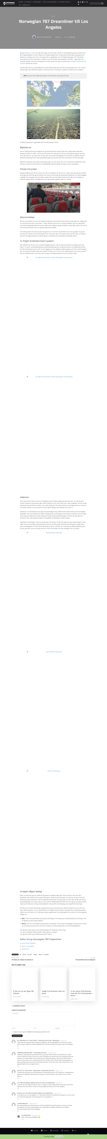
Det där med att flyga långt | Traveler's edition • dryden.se (38, 1040)
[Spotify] (83, 2)
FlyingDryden (26, 1115)
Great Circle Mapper (28, 946)
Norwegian (46, 954)
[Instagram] (81, 2)
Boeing (24, 954)
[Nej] (105, 1137)
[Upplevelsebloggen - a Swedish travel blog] (8, 3)
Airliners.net (25, 949)
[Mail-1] (78, 4)
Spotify (45, 1130)
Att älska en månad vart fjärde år (22, 960)
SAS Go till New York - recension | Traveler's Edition (35, 1070)
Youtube (35, 1130)
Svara (18, 1048)
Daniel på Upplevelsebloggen (44, 37)
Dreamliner (29, 954)
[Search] (102, 3)
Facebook (66, 1130)
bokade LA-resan (30, 53)
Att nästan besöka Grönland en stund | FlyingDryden (36, 1083)
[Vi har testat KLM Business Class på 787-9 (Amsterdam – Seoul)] (82, 977)
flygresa (40, 954)
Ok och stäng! (59, 1136)
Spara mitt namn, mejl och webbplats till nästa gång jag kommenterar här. (32, 1032)
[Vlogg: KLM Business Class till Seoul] (53, 977)
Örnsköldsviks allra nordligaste (85, 960)
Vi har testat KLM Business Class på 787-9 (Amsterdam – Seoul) (82, 993)
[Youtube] (78, 2)
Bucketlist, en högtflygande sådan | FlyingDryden (35, 1093)
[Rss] (73, 1131)
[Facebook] (85, 2)
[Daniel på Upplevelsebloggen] (34, 37)
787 (20, 954)
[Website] (87, 2)
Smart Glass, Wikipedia (29, 943)
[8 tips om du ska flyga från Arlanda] (25, 977)
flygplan (35, 954)
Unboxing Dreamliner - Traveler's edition (31, 1052)
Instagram (55, 1130)
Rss (75, 1130)
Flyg (53, 16)
